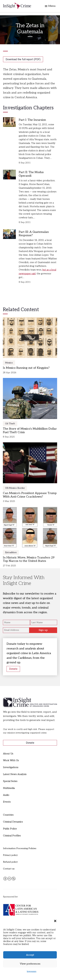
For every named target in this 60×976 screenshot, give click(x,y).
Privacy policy (10, 855)
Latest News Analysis (15, 774)
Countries (8, 815)
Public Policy (10, 828)
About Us (8, 753)
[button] (55, 921)
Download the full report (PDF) (23, 59)
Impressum (31, 971)
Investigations (10, 767)
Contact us (9, 868)
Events (7, 801)
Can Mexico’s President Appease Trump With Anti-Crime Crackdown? (30, 494)
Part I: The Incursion (32, 120)
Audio (6, 795)
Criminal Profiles (12, 835)
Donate (13, 668)
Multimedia (9, 788)
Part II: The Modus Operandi (31, 174)
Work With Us (11, 760)
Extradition (11, 552)
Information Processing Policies (19, 848)
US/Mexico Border (15, 488)
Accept (30, 954)
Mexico (9, 362)
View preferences (30, 963)
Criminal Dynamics (13, 821)
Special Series (10, 781)
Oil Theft (10, 423)
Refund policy (10, 862)
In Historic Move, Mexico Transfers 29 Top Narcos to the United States (28, 559)
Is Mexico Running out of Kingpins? (26, 368)
